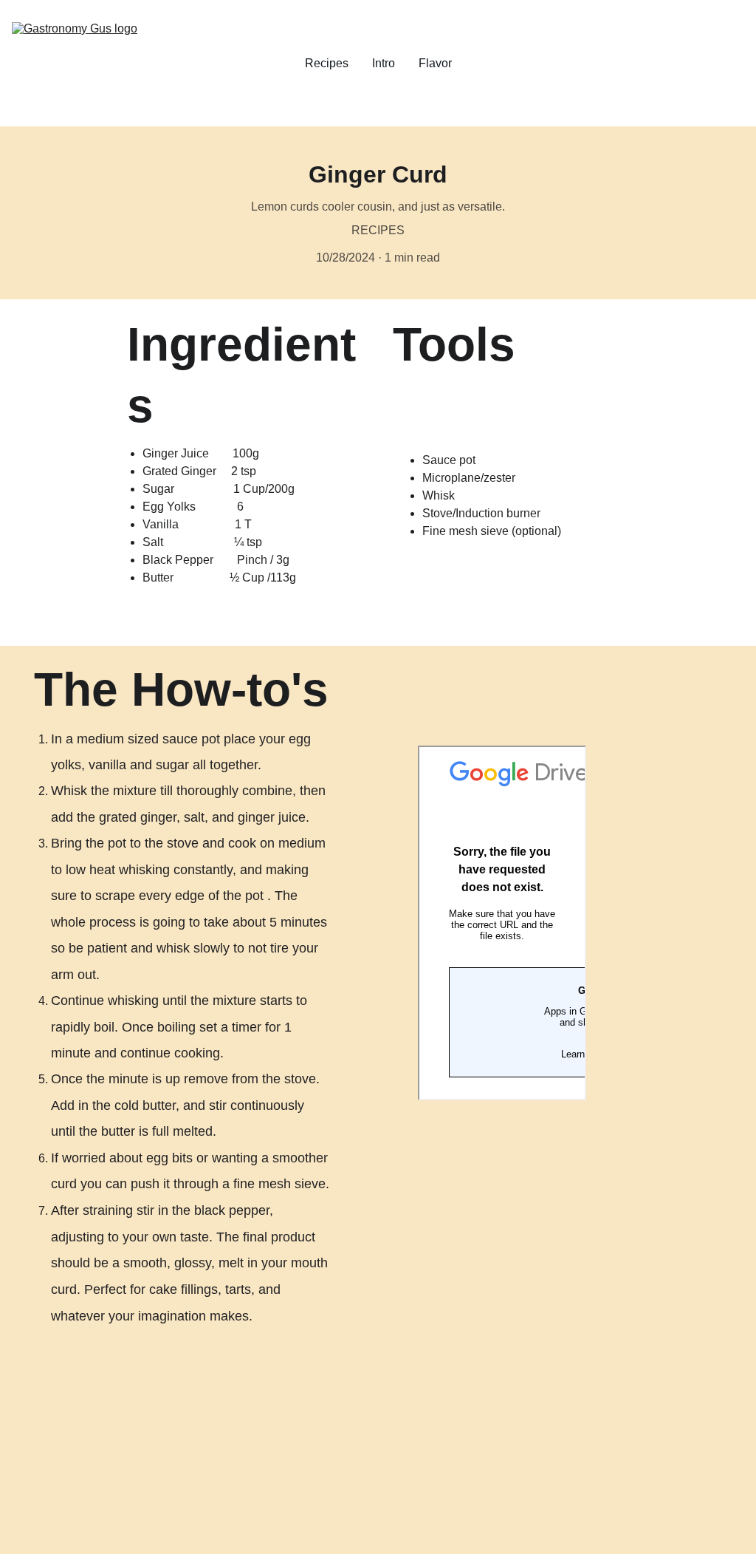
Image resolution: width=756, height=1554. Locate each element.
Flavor (435, 63)
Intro (383, 63)
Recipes (326, 63)
